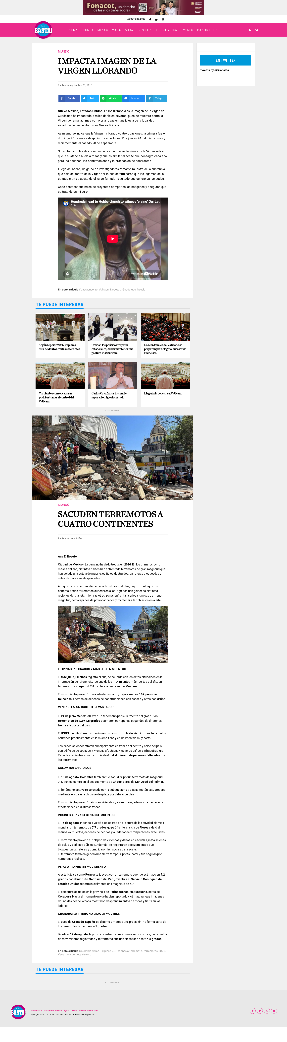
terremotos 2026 (154, 951)
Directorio (49, 1010)
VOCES (116, 30)
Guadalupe (129, 289)
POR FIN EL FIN (207, 30)
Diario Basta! (36, 1010)
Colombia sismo (89, 951)
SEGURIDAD (171, 30)
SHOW (129, 30)
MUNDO (188, 30)
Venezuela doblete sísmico (75, 954)
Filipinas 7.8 (108, 951)
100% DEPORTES (148, 30)
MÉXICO (102, 30)
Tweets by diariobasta (214, 70)
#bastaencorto (88, 289)
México (82, 1010)
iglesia (141, 289)
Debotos (115, 289)
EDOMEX (87, 30)
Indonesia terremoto (129, 951)
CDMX (73, 30)
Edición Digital (62, 1010)
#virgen (104, 289)
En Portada (92, 1010)
